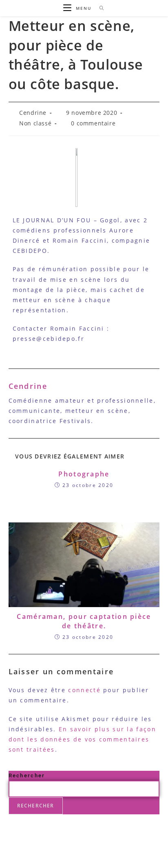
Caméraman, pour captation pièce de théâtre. (84, 621)
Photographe (83, 473)
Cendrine (32, 112)
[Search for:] (98, 8)
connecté (84, 690)
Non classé (35, 123)
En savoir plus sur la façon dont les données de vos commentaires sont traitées (82, 739)
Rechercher (27, 775)
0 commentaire (93, 123)
